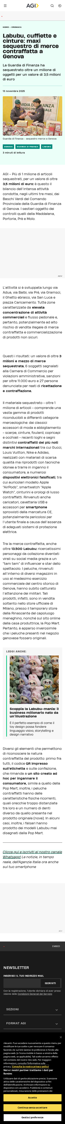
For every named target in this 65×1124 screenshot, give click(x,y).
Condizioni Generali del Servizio (35, 994)
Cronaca (16, 27)
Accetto (32, 1097)
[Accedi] (60, 5)
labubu (46, 146)
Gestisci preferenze (32, 1117)
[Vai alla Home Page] (32, 5)
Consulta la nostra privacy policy (30, 1066)
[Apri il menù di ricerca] (52, 5)
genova (8, 146)
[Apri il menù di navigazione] (5, 5)
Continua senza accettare (32, 1107)
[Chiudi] (61, 1037)
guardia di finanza (27, 146)
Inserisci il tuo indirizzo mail (23, 976)
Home (6, 27)
